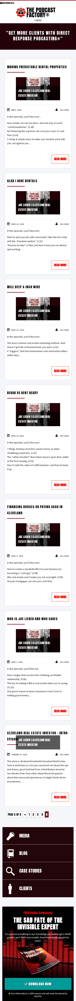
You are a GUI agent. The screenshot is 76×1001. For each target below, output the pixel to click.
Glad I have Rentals (22, 180)
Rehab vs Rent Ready (22, 392)
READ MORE (60, 159)
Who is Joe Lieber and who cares (32, 618)
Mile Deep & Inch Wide (23, 287)
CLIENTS (25, 888)
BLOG (23, 853)
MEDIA (24, 836)
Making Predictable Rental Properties (37, 66)
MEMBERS (8, 3)
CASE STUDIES (30, 871)
